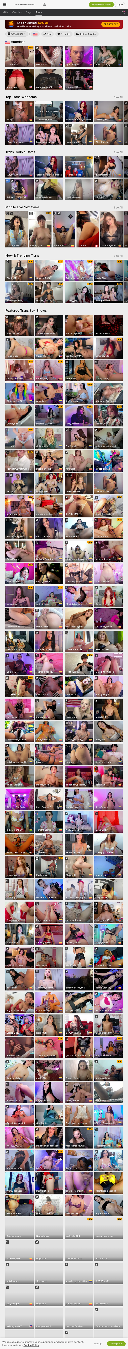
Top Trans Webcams (21, 97)
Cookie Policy (31, 1345)
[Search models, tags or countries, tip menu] (123, 12)
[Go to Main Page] (24, 4)
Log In (120, 4)
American (18, 42)
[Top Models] (44, 4)
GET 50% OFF (111, 24)
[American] (35, 34)
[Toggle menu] (4, 4)
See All (118, 97)
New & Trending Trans (22, 255)
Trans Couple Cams (20, 152)
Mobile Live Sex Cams (22, 207)
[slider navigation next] (121, 123)
